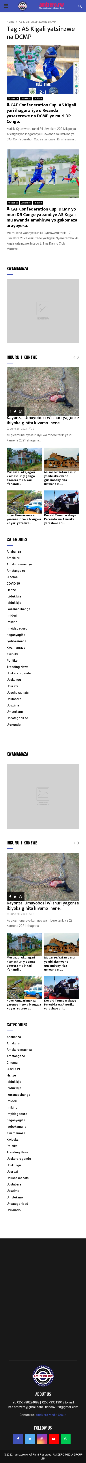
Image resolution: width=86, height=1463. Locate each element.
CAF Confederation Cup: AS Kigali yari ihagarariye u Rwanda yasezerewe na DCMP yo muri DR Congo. (41, 113)
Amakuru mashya (19, 564)
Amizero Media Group (51, 1415)
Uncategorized (17, 718)
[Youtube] (54, 1439)
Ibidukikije (14, 596)
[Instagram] (42, 1439)
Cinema (12, 577)
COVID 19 (13, 583)
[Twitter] (30, 1439)
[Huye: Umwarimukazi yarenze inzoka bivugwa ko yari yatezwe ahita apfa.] (24, 502)
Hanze (11, 590)
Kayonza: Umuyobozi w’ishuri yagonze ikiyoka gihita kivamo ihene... (43, 420)
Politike (12, 660)
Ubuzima (13, 705)
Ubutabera (14, 699)
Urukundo (14, 724)
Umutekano (15, 711)
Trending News (17, 667)
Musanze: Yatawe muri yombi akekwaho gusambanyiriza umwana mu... (60, 478)
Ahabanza (13, 98)
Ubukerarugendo (19, 673)
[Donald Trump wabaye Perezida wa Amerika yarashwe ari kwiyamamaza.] (61, 502)
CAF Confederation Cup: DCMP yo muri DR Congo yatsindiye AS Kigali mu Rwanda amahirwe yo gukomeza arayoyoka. (42, 217)
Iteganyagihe (16, 635)
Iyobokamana (16, 641)
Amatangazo (16, 570)
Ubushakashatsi (18, 692)
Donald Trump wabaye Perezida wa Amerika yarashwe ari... (60, 519)
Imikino (38, 98)
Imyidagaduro (17, 628)
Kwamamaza (16, 647)
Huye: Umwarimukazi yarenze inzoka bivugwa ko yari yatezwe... (24, 519)
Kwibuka (13, 654)
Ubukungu (14, 679)
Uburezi (12, 686)
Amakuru (26, 98)
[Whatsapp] (66, 1439)
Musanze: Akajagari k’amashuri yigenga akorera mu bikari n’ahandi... (21, 478)
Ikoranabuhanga (18, 609)
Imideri (12, 615)
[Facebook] (18, 1439)
